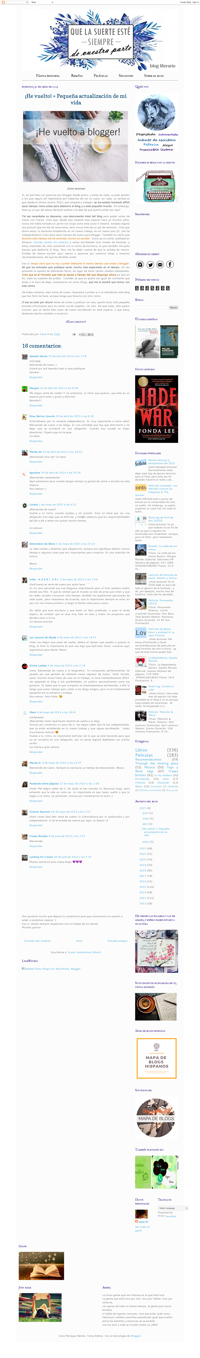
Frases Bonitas (38, 836)
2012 (143, 903)
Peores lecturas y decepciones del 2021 (161, 461)
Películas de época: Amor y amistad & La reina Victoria (161, 632)
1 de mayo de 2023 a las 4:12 (57, 504)
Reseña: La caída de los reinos (162, 547)
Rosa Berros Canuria (42, 416)
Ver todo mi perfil (142, 1228)
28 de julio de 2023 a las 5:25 (72, 857)
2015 (143, 887)
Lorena (33, 504)
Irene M (143, 1222)
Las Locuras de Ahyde (42, 637)
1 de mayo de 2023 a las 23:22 (75, 543)
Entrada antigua (117, 940)
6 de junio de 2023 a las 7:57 (67, 836)
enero (146, 841)
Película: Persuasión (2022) (160, 601)
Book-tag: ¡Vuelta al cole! (161, 687)
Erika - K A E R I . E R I (44, 579)
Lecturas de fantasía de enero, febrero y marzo (162, 576)
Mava (32, 712)
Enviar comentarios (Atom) (84, 952)
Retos (138, 786)
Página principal (48, 76)
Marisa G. (35, 762)
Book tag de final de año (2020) (160, 518)
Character (163, 782)
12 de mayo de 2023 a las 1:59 (79, 783)
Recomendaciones (148, 759)
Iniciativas (173, 786)
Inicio (79, 940)
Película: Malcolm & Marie (160, 713)
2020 (143, 859)
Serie (166, 779)
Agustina (34, 472)
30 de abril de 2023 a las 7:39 (67, 356)
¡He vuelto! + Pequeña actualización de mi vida (155, 832)
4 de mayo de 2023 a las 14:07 (76, 637)
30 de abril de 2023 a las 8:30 (75, 416)
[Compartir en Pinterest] (92, 334)
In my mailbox (163, 775)
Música (149, 767)
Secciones (126, 76)
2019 (143, 865)
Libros (141, 750)
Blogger (136, 1336)
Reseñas (76, 76)
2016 (143, 881)
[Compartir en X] (86, 334)
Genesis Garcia (38, 356)
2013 (143, 898)
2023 (143, 808)
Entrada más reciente (37, 940)
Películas (101, 76)
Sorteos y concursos (150, 790)
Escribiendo (142, 779)
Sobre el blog (154, 76)
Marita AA (35, 452)
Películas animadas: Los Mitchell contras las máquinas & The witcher (156, 490)
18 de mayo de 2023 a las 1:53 (70, 811)
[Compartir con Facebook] (89, 334)
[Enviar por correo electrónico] (80, 334)
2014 (143, 892)
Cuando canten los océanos (51, 242)
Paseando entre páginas (44, 783)
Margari (34, 388)
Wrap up (170, 790)
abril (145, 824)
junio (145, 813)
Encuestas (156, 786)
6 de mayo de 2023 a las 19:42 (56, 712)
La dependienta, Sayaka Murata (162, 659)
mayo (146, 818)
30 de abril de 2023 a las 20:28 (61, 472)
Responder (36, 377)
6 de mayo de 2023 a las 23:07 (61, 762)
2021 (143, 854)
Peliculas (144, 755)
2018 (143, 870)
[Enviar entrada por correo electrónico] (73, 334)
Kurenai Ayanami (39, 811)
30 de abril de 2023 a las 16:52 (62, 452)
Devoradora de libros (42, 543)
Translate (170, 1216)
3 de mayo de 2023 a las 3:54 (79, 579)
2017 (143, 876)
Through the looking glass (156, 763)
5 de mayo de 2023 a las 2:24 (66, 665)
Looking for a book (41, 857)
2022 (143, 848)
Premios (140, 782)
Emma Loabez (38, 665)
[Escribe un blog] (83, 334)
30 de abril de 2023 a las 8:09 (59, 388)
